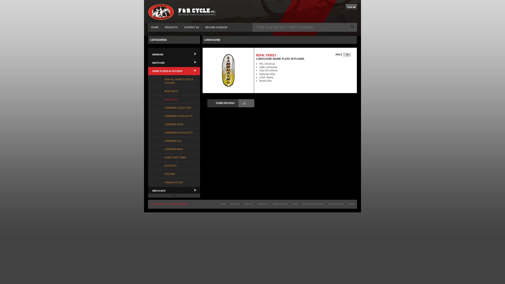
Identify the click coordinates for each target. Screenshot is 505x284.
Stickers (170, 174)
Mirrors (157, 54)
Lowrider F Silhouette (179, 116)
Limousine (171, 99)
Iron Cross (171, 91)
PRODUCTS (171, 27)
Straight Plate (174, 182)
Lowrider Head (174, 124)
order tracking (280, 204)
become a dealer (336, 204)
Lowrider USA (173, 140)
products (235, 204)
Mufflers (158, 62)
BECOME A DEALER (216, 27)
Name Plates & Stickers (167, 71)
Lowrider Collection (178, 107)
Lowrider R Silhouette (179, 132)
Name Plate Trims (175, 157)
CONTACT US (191, 27)
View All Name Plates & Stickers (179, 81)
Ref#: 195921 (266, 55)
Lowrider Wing (174, 149)
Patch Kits (159, 190)
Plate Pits (171, 165)
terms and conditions (313, 204)
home (223, 204)
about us (248, 204)
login (351, 204)
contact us (262, 204)
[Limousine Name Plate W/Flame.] (228, 70)
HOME (154, 27)
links (294, 204)
